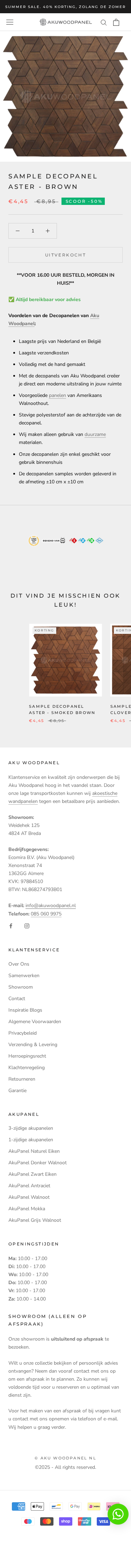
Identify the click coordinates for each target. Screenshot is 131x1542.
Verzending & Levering (32, 1044)
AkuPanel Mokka (26, 1208)
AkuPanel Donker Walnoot (37, 1162)
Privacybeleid (22, 1033)
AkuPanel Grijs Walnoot (34, 1220)
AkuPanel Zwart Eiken (32, 1174)
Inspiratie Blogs (25, 1010)
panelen (57, 395)
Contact (16, 998)
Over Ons (18, 964)
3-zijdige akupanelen (30, 1128)
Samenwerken (23, 975)
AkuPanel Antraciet (29, 1185)
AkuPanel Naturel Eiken (34, 1151)
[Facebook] (10, 926)
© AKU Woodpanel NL (65, 1458)
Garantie (17, 1090)
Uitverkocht (65, 255)
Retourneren (21, 1079)
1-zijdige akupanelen (30, 1139)
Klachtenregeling (26, 1067)
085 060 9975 (46, 914)
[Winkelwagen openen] (116, 22)
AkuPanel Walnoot (29, 1197)
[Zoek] (104, 22)
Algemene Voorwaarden (34, 1021)
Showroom (20, 987)
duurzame (95, 434)
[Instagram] (26, 926)
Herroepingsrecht (27, 1056)
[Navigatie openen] (9, 22)
